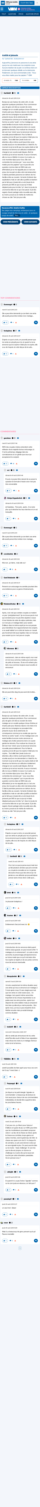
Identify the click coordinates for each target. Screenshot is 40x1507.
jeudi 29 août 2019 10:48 (13, 898)
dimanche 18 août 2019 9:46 (14, 475)
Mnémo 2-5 (8, 683)
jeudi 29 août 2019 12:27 (9, 1204)
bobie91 (10, 1027)
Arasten (10, 916)
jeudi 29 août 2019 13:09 (9, 1228)
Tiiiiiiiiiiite (7, 1059)
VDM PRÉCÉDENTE (10, 222)
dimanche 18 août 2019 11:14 (10, 609)
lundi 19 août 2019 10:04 (12, 1089)
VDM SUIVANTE (30, 222)
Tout (4, 14)
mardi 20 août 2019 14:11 (15, 861)
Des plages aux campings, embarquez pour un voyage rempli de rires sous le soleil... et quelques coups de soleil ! (19, 211)
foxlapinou (8, 331)
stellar (9, 938)
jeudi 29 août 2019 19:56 (13, 944)
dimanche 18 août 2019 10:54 (14, 503)
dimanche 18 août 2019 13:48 (14, 654)
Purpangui (11, 1083)
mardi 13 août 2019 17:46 (9, 443)
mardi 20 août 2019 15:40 (13, 1122)
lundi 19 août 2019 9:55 (9, 1064)
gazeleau (7, 438)
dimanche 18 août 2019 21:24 (11, 98)
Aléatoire (12, 14)
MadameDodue (10, 604)
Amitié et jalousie (10, 55)
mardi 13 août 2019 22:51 (9, 310)
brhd (9, 893)
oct (8, 470)
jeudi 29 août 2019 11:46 (12, 1177)
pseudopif (8, 1199)
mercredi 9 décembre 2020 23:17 (15, 1032)
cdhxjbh (10, 1172)
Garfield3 (7, 93)
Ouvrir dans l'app (27, 3)
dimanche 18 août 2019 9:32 (11, 559)
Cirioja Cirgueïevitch (14, 498)
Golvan (10, 1116)
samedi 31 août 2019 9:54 (13, 981)
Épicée (21, 14)
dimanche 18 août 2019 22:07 (11, 336)
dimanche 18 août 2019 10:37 (11, 583)
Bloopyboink (12, 976)
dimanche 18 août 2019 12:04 (11, 688)
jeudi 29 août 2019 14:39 (13, 921)
